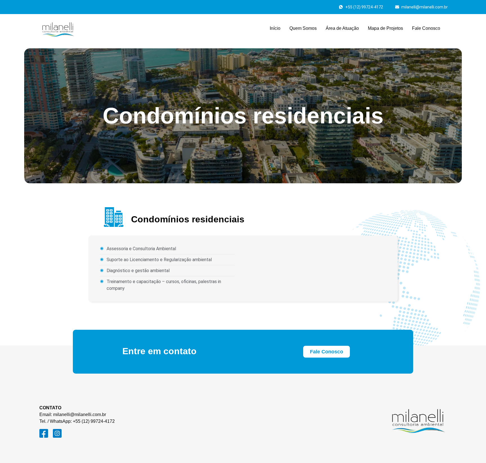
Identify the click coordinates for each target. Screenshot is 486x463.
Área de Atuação (342, 28)
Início (275, 28)
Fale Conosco (426, 28)
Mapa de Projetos (385, 28)
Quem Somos (303, 28)
